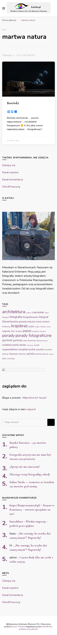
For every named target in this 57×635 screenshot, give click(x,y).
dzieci (47, 313)
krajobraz (19, 326)
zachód (30, 354)
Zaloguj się (8, 165)
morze (48, 327)
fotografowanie (30, 317)
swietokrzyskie (10, 345)
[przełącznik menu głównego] (3, 8)
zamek (51, 354)
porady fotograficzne (33, 335)
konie (39, 321)
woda (36, 345)
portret (7, 340)
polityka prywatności (28, 629)
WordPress (47, 626)
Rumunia (32, 340)
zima (4, 358)
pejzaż (27, 331)
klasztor (32, 321)
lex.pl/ (42, 397)
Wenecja (30, 345)
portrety (18, 340)
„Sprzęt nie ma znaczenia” (25, 466)
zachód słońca (41, 354)
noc (13, 331)
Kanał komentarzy (12, 179)
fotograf (5, 317)
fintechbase (16, 521)
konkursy (6, 326)
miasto (43, 326)
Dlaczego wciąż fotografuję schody (30, 474)
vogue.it (31, 409)
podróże (35, 331)
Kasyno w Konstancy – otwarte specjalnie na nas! (32, 510)
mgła (37, 326)
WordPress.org (11, 186)
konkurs (46, 321)
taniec (23, 345)
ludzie (31, 326)
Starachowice (42, 340)
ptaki (25, 340)
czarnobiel (38, 312)
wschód (40, 349)
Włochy (22, 354)
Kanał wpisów (10, 172)
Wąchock (13, 353)
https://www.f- (30, 397)
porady (8, 335)
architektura (13, 312)
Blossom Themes (17, 626)
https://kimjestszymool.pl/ (25, 505)
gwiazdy (23, 321)
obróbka (18, 331)
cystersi (28, 313)
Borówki (13, 103)
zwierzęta (11, 358)
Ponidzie (43, 331)
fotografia (16, 317)
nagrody (6, 331)
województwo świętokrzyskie (18, 349)
